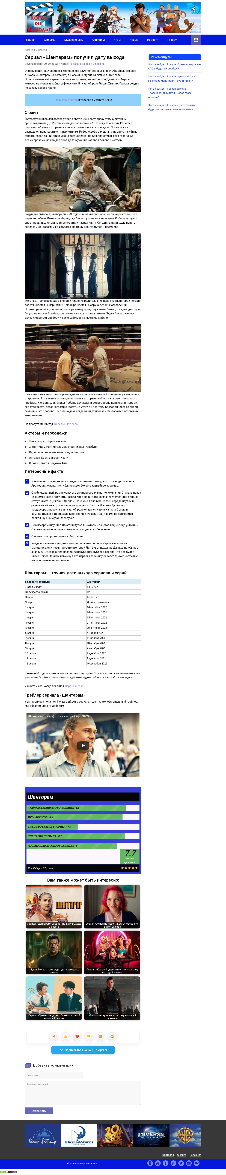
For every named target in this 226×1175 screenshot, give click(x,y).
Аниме (134, 39)
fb (165, 1163)
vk (197, 1163)
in (189, 1163)
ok (150, 1163)
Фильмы (49, 39)
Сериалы (98, 39)
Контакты (168, 1154)
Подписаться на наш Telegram (86, 1050)
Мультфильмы (74, 39)
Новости (152, 39)
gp (173, 1163)
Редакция (195, 1154)
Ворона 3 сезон (75, 686)
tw (181, 1163)
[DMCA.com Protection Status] (9, 1172)
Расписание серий (65, 100)
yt (158, 1163)
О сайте (181, 1154)
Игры (117, 39)
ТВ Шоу (172, 39)
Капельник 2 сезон (66, 424)
